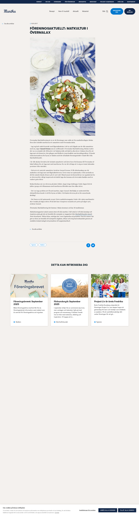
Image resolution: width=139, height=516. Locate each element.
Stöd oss (120, 1)
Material (85, 11)
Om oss (47, 1)
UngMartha (82, 1)
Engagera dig (117, 11)
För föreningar (70, 1)
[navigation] (10, 11)
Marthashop (131, 1)
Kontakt (39, 1)
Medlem (42, 245)
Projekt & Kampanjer (107, 1)
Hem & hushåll (63, 11)
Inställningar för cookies (87, 510)
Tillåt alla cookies (127, 510)
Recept (52, 11)
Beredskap (93, 1)
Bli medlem (130, 11)
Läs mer (57, 512)
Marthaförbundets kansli (83, 214)
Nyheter (33, 245)
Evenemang (57, 1)
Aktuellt (75, 11)
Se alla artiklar (9, 24)
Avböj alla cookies (107, 510)
